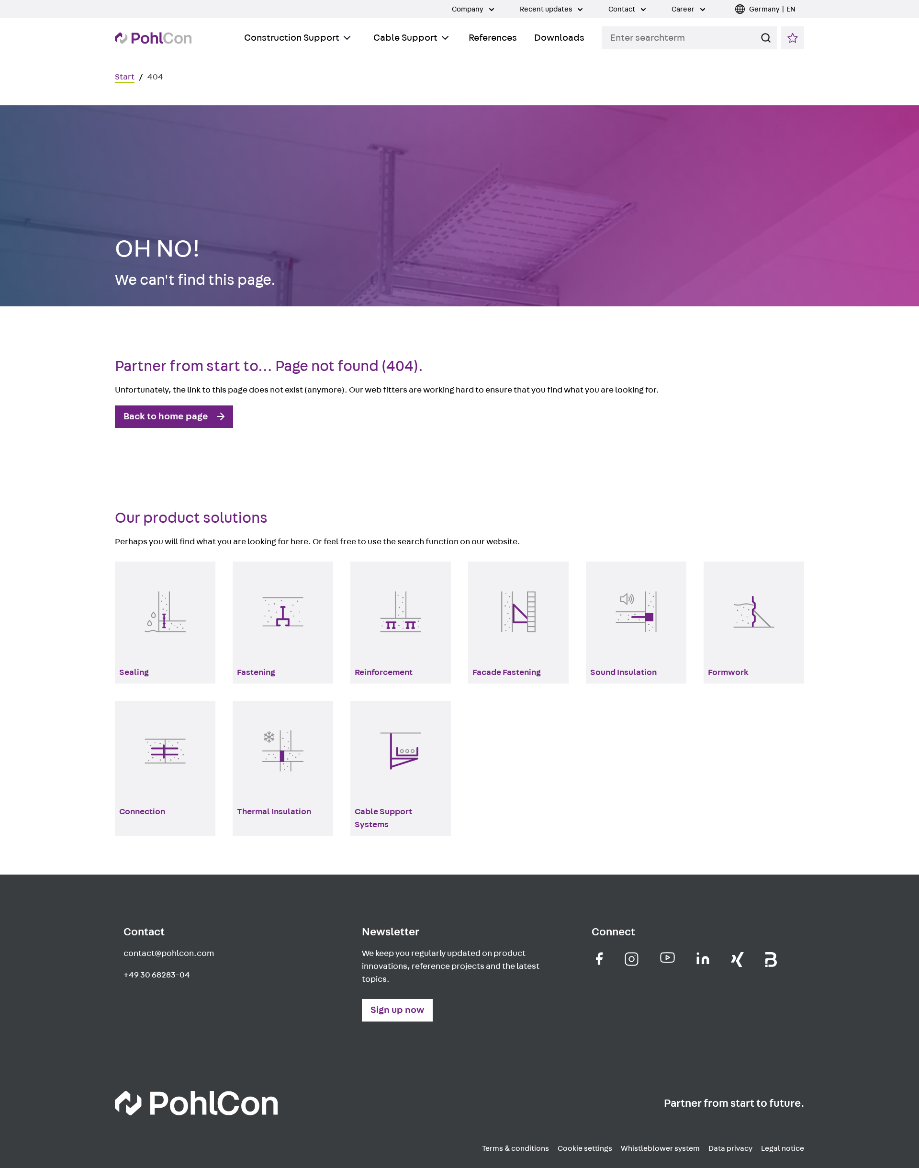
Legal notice (782, 1148)
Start (124, 77)
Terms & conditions (515, 1148)
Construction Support (291, 38)
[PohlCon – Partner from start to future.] (153, 38)
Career (684, 9)
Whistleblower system (660, 1148)
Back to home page (165, 416)
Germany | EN (772, 9)
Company (468, 9)
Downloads (559, 38)
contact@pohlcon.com (168, 953)
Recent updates (546, 9)
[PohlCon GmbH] (599, 958)
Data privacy (730, 1148)
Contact (622, 9)
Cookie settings (585, 1148)
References (493, 38)
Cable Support (405, 38)
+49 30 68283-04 (156, 975)
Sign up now (397, 1010)
